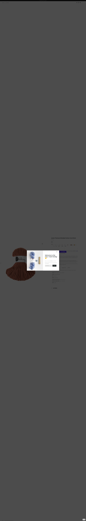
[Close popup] (56, 251)
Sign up (54, 265)
